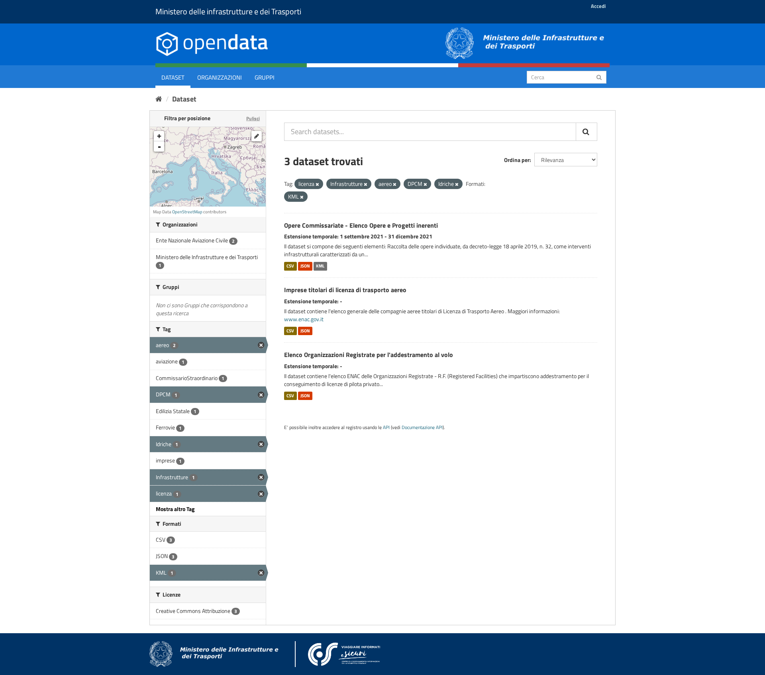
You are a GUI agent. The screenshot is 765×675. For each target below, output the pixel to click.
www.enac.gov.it (304, 319)
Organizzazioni (219, 77)
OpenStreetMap (187, 212)
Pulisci (253, 118)
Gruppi (265, 77)
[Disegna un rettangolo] (256, 136)
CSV (290, 266)
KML (320, 266)
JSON (305, 266)
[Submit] (599, 76)
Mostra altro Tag (175, 509)
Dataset (172, 77)
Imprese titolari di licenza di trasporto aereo (345, 290)
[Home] (158, 99)
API (386, 427)
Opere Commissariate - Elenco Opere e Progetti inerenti (361, 225)
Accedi (598, 6)
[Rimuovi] (317, 184)
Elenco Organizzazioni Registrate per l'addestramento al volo (368, 354)
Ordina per (517, 160)
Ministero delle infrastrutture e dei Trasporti (228, 11)
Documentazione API (422, 427)
